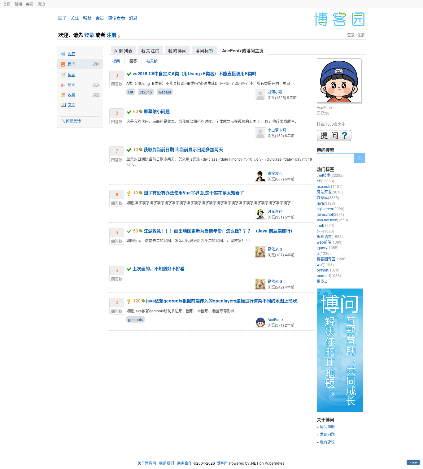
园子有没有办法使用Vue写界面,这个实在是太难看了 (194, 192)
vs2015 (146, 91)
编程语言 (330, 236)
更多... (322, 281)
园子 (62, 18)
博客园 (222, 463)
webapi (165, 91)
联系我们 (166, 463)
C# (130, 91)
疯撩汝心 (275, 173)
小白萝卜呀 (277, 129)
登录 (89, 34)
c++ (325, 230)
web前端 (329, 242)
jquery (327, 247)
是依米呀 (275, 249)
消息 (133, 18)
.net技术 (330, 175)
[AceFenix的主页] (340, 82)
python (328, 269)
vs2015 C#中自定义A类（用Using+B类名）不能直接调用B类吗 (194, 73)
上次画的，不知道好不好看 (159, 268)
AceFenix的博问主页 (243, 50)
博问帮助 (327, 426)
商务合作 (184, 463)
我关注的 (150, 50)
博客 (71, 74)
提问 (96, 64)
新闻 (18, 4)
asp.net (329, 186)
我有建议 (327, 442)
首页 (7, 4)
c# (325, 180)
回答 (133, 61)
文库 (71, 104)
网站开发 (330, 191)
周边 (41, 4)
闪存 (71, 53)
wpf (325, 264)
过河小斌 (275, 91)
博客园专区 (332, 258)
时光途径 (275, 211)
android (329, 275)
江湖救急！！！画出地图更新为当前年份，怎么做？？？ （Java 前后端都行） (219, 231)
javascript (330, 214)
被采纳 (152, 60)
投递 (96, 85)
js (324, 253)
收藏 (71, 94)
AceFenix (275, 319)
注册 (111, 34)
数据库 (328, 197)
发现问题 (327, 434)
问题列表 (123, 50)
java (326, 203)
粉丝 (87, 18)
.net (325, 225)
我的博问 (177, 50)
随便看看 (116, 18)
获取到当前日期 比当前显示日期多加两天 (183, 149)
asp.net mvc (332, 219)
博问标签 (204, 50)
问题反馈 (73, 121)
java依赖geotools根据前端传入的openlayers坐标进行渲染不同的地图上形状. (222, 300)
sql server (330, 208)
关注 (75, 18)
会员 (29, 4)
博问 (71, 64)
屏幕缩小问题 (157, 111)
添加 (96, 94)
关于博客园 (146, 463)
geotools (135, 319)
